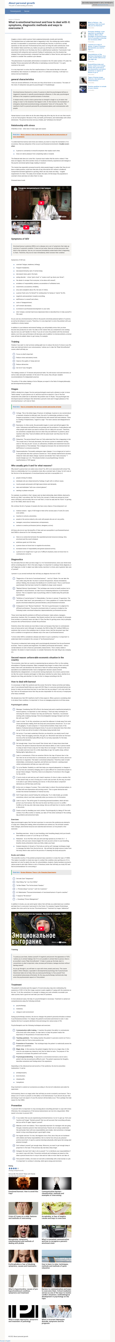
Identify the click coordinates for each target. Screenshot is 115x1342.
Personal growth (15, 11)
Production (91, 61)
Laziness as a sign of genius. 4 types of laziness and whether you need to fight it (96, 47)
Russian (2, 1341)
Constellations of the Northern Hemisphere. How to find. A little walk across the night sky (97, 57)
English (8, 1341)
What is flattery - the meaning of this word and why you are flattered (96, 24)
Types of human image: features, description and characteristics (96, 79)
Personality (91, 27)
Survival (26, 11)
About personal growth (22, 3)
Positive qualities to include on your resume (97, 87)
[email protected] (103, 4)
